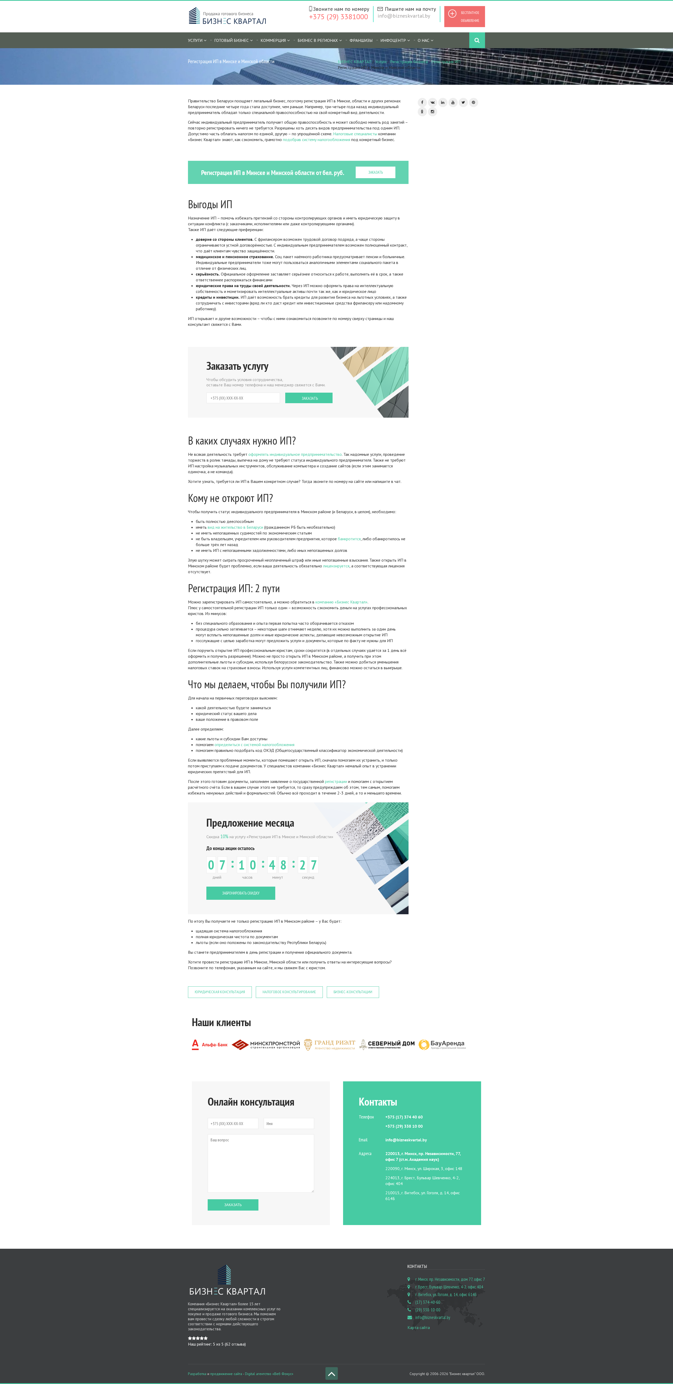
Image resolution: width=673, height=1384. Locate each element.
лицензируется (335, 565)
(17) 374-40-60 (427, 1302)
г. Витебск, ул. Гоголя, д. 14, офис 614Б (446, 1294)
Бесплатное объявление (470, 16)
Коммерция (273, 40)
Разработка (197, 1373)
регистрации (336, 781)
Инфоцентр (393, 40)
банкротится (349, 538)
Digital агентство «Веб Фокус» (269, 1373)
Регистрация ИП (445, 61)
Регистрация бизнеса (409, 61)
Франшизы (361, 40)
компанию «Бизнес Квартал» (341, 601)
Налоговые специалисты (355, 133)
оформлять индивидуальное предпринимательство (295, 454)
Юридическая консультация (220, 992)
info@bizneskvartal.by (404, 15)
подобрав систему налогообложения (316, 139)
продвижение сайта (226, 1373)
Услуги (380, 61)
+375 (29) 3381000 (338, 16)
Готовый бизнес (231, 40)
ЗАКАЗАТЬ (375, 172)
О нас (423, 40)
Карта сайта (418, 1327)
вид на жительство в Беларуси (235, 527)
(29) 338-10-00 (427, 1310)
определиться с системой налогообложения (254, 744)
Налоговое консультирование (289, 992)
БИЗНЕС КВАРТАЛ (354, 61)
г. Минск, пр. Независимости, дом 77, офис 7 (450, 1279)
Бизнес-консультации (353, 992)
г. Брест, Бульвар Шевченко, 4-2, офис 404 (449, 1287)
